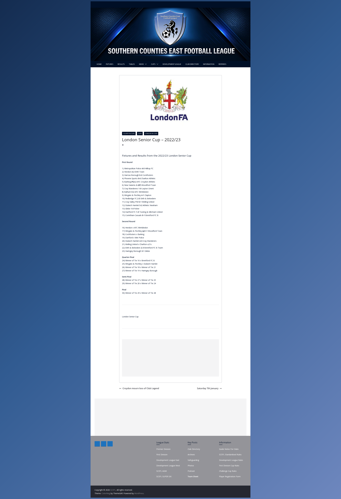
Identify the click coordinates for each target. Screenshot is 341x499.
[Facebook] (97, 443)
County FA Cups (129, 133)
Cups (153, 64)
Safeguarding (193, 460)
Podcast (191, 471)
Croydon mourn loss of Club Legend (141, 388)
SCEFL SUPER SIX (163, 476)
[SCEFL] (170, 9)
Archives (191, 454)
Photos (191, 465)
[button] (145, 64)
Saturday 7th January (207, 388)
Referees (222, 64)
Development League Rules (231, 460)
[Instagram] (110, 443)
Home (99, 64)
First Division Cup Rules (229, 465)
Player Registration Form (230, 476)
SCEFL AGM (161, 471)
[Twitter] (103, 443)
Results (121, 64)
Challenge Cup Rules (228, 471)
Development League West (168, 465)
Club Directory (192, 64)
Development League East (167, 460)
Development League (172, 64)
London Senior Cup (130, 316)
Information (208, 64)
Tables (132, 64)
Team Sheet (193, 476)
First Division (161, 454)
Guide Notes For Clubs (229, 449)
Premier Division (163, 449)
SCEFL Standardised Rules (230, 454)
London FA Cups (151, 133)
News (141, 64)
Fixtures (109, 64)
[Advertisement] (170, 358)
